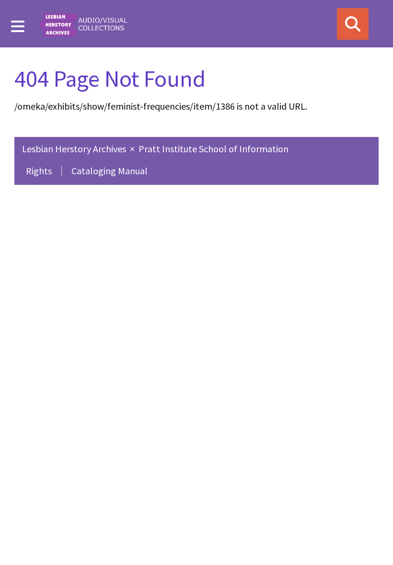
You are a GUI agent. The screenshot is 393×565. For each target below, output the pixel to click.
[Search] (353, 24)
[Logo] (83, 23)
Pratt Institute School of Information (214, 149)
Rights (39, 171)
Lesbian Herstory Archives (75, 149)
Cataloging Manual (109, 171)
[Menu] (18, 26)
